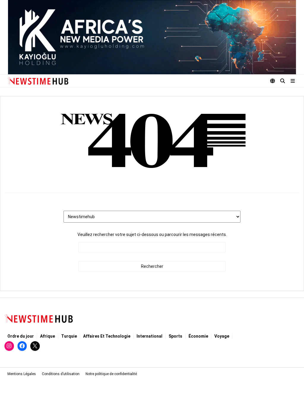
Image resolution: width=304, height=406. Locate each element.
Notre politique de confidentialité (111, 374)
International (149, 336)
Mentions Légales (21, 374)
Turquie (69, 336)
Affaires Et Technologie (106, 336)
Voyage (221, 336)
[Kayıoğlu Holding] (152, 37)
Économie (198, 336)
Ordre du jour (20, 336)
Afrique (47, 336)
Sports (175, 336)
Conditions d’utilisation (61, 374)
